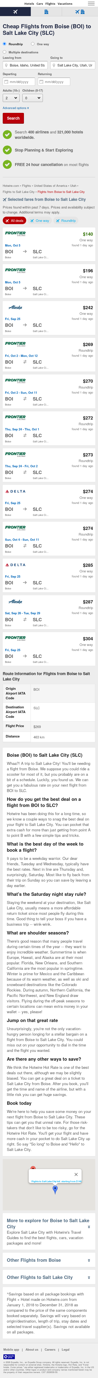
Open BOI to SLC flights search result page (49, 244)
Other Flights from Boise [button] (34, 1260)
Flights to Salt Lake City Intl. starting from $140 (56, 1181)
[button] (55, 1190)
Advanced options (14, 108)
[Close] (76, 1174)
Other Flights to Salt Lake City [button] (40, 1277)
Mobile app (11, 1349)
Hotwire (12, 3)
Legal (66, 1349)
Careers (50, 1349)
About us (32, 1349)
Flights (50, 4)
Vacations (65, 4)
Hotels (29, 4)
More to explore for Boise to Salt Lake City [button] (48, 1223)
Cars (39, 4)
